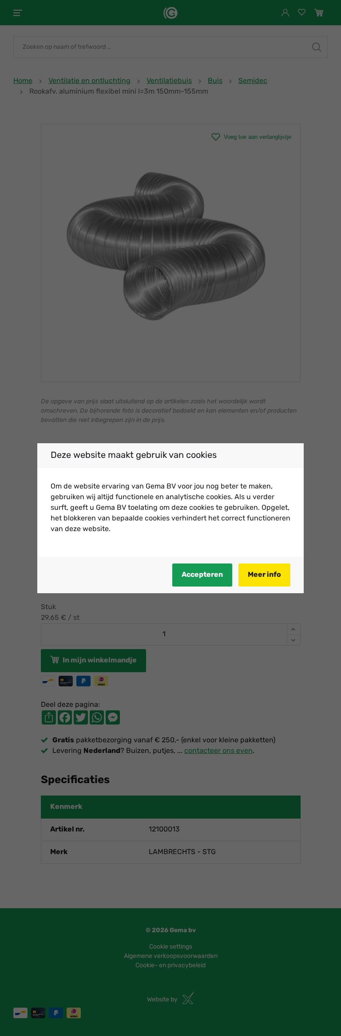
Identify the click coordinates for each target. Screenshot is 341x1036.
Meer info (264, 575)
